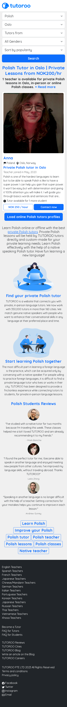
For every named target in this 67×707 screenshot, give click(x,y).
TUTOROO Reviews (13, 642)
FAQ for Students (12, 634)
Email (8, 694)
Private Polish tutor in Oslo (24, 167)
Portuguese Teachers (14, 594)
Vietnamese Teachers (15, 614)
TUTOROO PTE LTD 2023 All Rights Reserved (28, 667)
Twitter (9, 686)
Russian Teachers (12, 606)
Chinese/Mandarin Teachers (18, 582)
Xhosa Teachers (11, 617)
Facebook (11, 683)
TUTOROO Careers (13, 658)
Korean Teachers (12, 598)
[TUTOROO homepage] (16, 5)
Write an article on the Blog (18, 654)
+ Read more (45, 87)
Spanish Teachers (12, 571)
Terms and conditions (15, 671)
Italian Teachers (11, 590)
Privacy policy (10, 675)
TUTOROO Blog (11, 650)
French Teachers (12, 574)
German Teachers (12, 586)
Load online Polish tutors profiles (33, 217)
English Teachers (12, 567)
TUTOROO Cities (12, 646)
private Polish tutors (23, 232)
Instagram (11, 690)
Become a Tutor (11, 627)
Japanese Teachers (14, 578)
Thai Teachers (10, 610)
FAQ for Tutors (10, 630)
